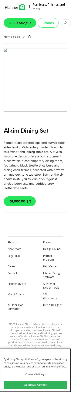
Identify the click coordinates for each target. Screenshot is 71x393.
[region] (35, 370)
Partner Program (48, 257)
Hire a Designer (52, 305)
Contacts (13, 273)
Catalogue (23, 23)
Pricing (47, 242)
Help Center (50, 266)
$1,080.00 (17, 201)
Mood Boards (16, 294)
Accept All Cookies (35, 384)
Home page (12, 36)
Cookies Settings (35, 374)
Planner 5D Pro (17, 284)
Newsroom (14, 249)
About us (13, 242)
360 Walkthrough (51, 296)
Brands (48, 23)
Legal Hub (14, 256)
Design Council (52, 249)
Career (12, 266)
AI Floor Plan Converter (15, 307)
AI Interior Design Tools (51, 285)
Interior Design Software (52, 275)
